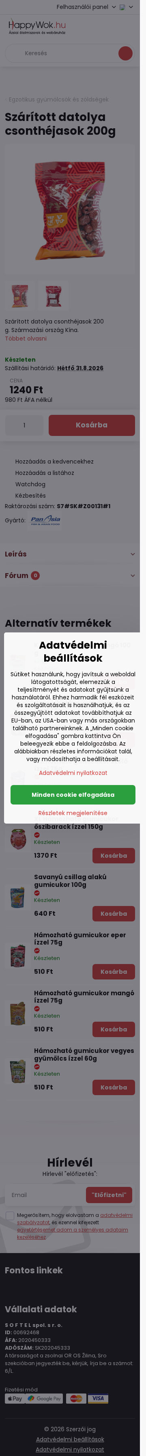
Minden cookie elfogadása (73, 795)
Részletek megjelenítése (73, 813)
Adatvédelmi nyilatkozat (73, 773)
